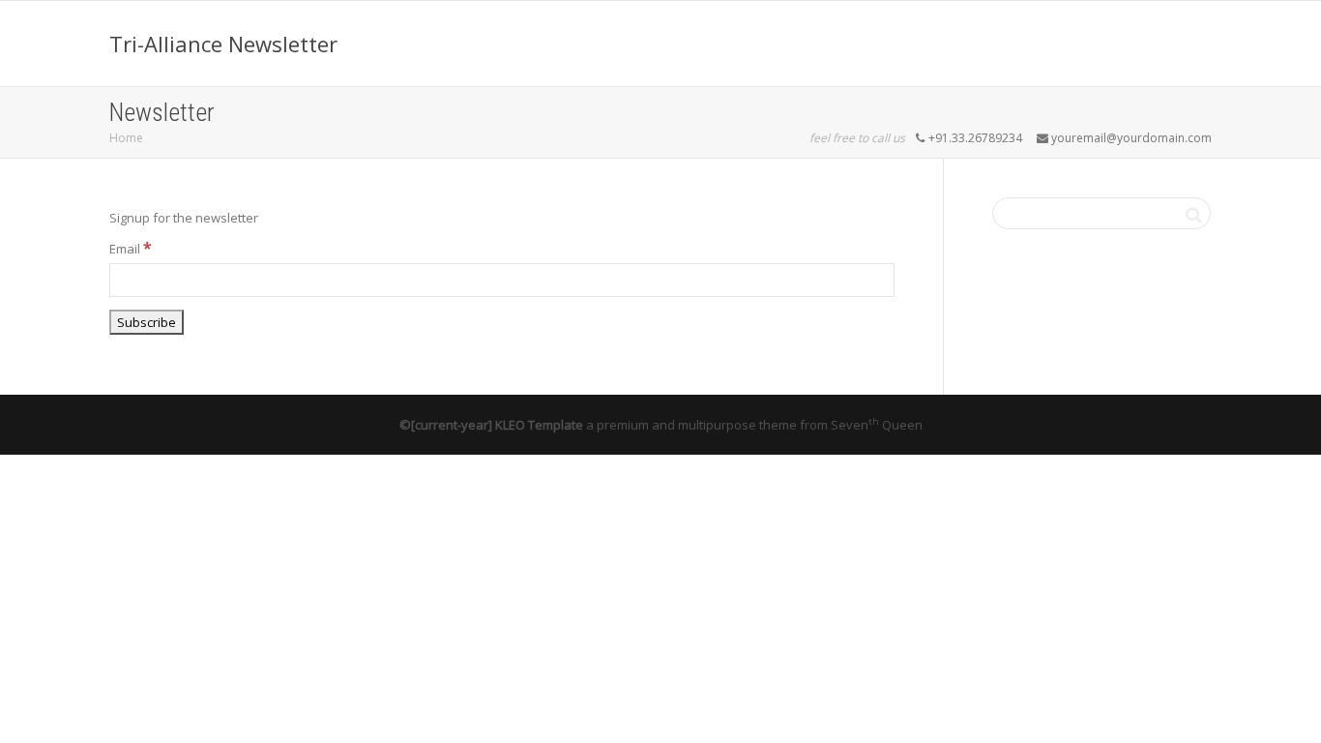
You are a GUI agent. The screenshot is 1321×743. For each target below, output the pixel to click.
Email (130, 248)
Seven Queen (877, 424)
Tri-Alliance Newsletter (223, 43)
